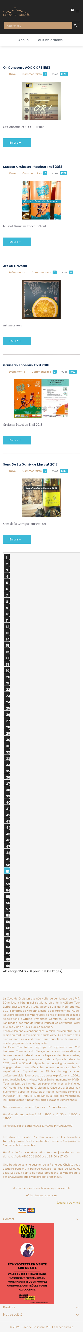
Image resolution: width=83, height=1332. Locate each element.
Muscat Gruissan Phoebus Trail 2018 (32, 166)
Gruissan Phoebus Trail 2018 (26, 365)
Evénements (17, 272)
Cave (12, 74)
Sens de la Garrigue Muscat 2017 (30, 464)
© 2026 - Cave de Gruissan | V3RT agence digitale (41, 1327)
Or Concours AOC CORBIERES (27, 67)
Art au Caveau (15, 266)
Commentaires (34, 74)
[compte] (56, 12)
